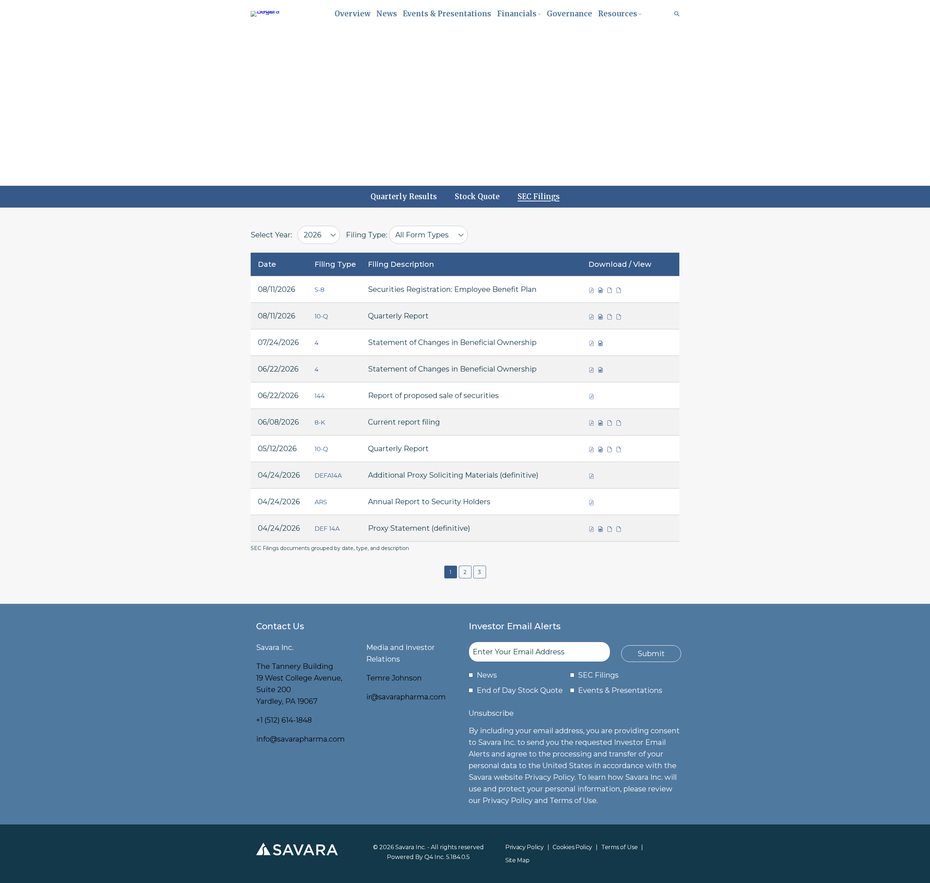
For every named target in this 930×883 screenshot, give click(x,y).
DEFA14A (328, 475)
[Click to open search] (675, 14)
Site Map (517, 860)
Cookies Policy (572, 847)
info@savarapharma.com (300, 739)
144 (320, 396)
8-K (320, 422)
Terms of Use (619, 847)
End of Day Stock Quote (520, 690)
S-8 (319, 289)
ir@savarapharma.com (406, 697)
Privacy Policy (524, 847)
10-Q (321, 316)
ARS (321, 502)
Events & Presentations (620, 690)
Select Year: (271, 234)
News (487, 675)
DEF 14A (327, 528)
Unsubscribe (491, 713)
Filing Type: (366, 234)
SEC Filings (598, 675)
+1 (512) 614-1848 (284, 720)
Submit (651, 653)
